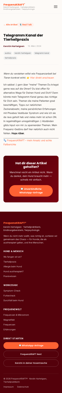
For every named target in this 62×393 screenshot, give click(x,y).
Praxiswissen (9, 276)
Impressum (8, 387)
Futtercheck (9, 295)
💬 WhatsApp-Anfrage (31, 345)
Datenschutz (23, 387)
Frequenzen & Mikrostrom (16, 315)
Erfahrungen (9, 329)
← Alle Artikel (10, 24)
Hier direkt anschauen (42, 77)
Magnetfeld (9, 320)
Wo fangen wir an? (12, 257)
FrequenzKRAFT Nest (31, 354)
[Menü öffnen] (56, 7)
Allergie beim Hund (12, 266)
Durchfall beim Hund (13, 300)
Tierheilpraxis (9, 261)
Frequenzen (9, 324)
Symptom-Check (11, 290)
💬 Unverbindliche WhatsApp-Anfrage (31, 190)
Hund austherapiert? (13, 271)
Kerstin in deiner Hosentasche (31, 363)
